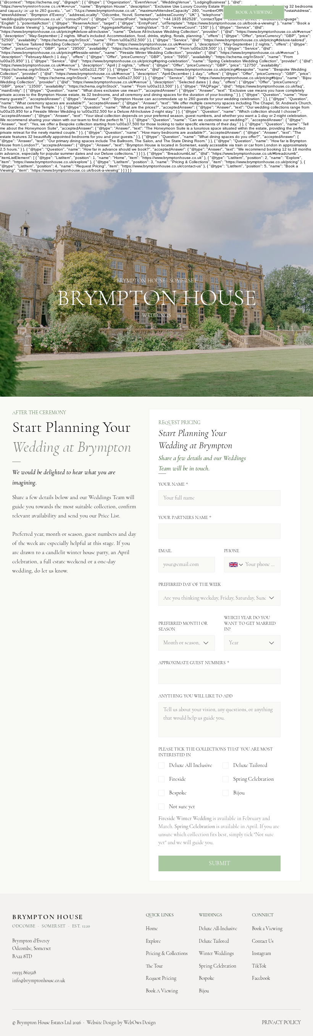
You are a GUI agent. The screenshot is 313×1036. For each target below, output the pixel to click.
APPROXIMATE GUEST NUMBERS (193, 662)
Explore (153, 941)
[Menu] (296, 12)
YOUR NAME (173, 484)
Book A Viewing (162, 991)
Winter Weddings (216, 953)
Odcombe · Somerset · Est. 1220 (51, 17)
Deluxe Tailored (214, 941)
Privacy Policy (281, 1023)
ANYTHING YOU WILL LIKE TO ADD (195, 696)
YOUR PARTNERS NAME (184, 517)
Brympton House (47, 9)
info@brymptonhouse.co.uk (38, 981)
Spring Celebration (217, 966)
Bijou (204, 991)
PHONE (231, 550)
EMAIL (164, 550)
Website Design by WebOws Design (121, 1023)
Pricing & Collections (166, 953)
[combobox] (219, 598)
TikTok (259, 966)
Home (152, 929)
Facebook (261, 978)
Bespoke (206, 978)
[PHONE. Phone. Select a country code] (236, 565)
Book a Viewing (267, 929)
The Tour (154, 966)
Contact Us (262, 941)
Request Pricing (161, 978)
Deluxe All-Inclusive (218, 929)
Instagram (261, 953)
